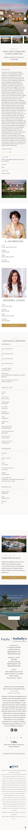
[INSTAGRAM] (10, 737)
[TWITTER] (17, 737)
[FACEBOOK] (7, 737)
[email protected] (16, 772)
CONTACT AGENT (14, 325)
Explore (14, 577)
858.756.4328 (5, 252)
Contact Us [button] (14, 618)
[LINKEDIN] (14, 737)
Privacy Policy (20, 753)
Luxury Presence (14, 746)
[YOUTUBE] (21, 737)
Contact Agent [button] (14, 64)
